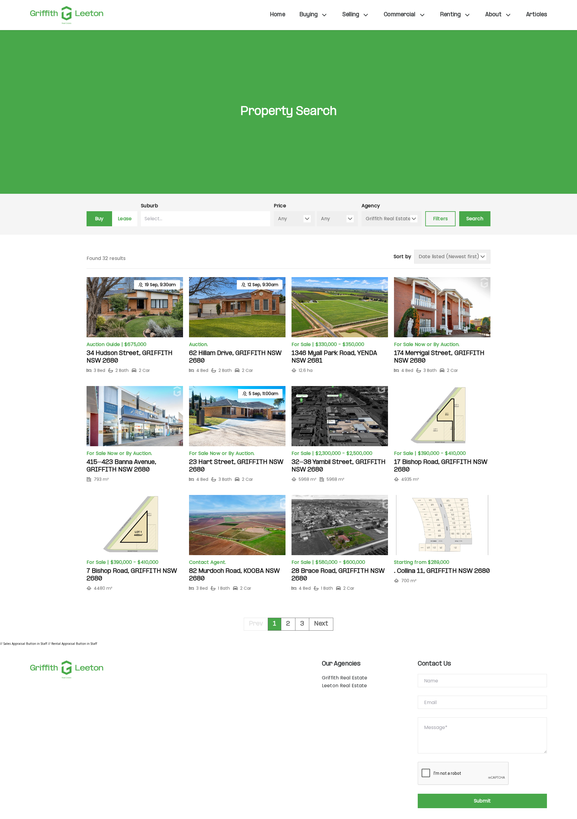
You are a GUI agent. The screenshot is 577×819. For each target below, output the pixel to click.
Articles (536, 15)
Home (277, 15)
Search (474, 218)
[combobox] (205, 218)
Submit (482, 800)
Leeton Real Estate (344, 685)
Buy (99, 218)
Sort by (402, 256)
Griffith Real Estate (344, 677)
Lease (124, 218)
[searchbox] (190, 219)
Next (321, 624)
